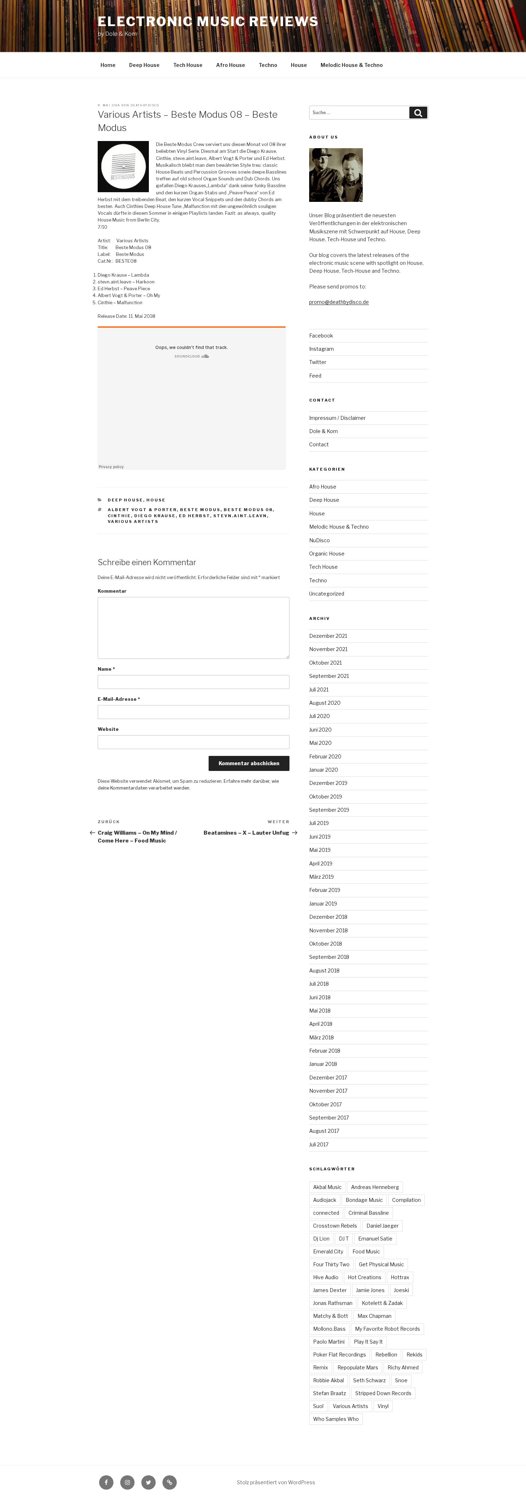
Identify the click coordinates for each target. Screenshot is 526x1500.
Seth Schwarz (369, 1380)
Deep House (144, 65)
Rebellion (386, 1354)
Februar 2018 (324, 1051)
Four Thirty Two (331, 1264)
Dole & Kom (323, 431)
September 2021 (329, 676)
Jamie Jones (370, 1290)
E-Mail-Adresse (119, 699)
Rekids (414, 1354)
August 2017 (324, 1131)
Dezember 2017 (328, 1077)
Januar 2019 (323, 904)
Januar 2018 (323, 1064)
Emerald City (328, 1251)
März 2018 (321, 1037)
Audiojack (324, 1200)
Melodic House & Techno (352, 65)
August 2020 (325, 703)
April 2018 (320, 1024)
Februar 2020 (325, 756)
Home (108, 65)
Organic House (327, 553)
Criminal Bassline (369, 1213)
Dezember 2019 (328, 783)
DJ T (344, 1239)
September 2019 (329, 810)
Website (108, 729)
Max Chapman (374, 1316)
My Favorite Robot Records (387, 1329)
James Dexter (330, 1290)
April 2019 (320, 863)
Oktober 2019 (325, 796)
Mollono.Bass (329, 1329)
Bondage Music (364, 1200)
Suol (318, 1406)
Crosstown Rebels (335, 1226)
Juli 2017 (318, 1144)
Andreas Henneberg (375, 1187)
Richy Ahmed (403, 1367)
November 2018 (328, 930)
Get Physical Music (381, 1264)
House (299, 65)
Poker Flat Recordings (339, 1354)
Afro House (230, 65)
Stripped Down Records (383, 1393)
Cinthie (119, 515)
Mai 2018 (320, 1011)
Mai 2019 (320, 850)
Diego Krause (155, 515)
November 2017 (328, 1091)
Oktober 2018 (325, 944)
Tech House (188, 65)
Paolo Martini (329, 1342)
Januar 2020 (323, 770)
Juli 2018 (319, 984)
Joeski (401, 1290)
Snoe (401, 1380)
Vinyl (383, 1406)
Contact (319, 444)
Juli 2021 (318, 689)
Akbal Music (327, 1187)
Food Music (366, 1251)
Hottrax (400, 1277)
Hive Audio (326, 1277)
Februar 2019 (324, 890)
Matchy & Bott (330, 1316)
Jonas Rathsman (332, 1303)
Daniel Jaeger (382, 1226)
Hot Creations (364, 1277)
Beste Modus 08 (248, 509)
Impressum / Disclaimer (337, 418)
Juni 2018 (320, 997)
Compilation (406, 1200)
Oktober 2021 (325, 663)
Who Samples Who (336, 1419)
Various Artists (133, 521)
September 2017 (329, 1118)
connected (326, 1213)
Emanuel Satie (375, 1239)
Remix (320, 1367)
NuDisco (319, 540)
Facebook (321, 335)
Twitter (317, 362)
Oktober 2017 (325, 1104)
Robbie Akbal (328, 1380)
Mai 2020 (320, 743)
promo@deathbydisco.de (339, 302)
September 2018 (329, 957)
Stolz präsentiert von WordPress (276, 1482)
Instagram (321, 349)
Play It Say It (368, 1342)
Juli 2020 (319, 716)
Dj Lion (321, 1239)
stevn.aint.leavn (240, 515)
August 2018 (324, 970)
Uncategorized (326, 594)
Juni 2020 (320, 730)
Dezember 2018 (328, 917)
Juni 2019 (320, 837)
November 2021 (328, 649)
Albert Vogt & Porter (142, 509)
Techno (268, 65)
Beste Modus (200, 509)
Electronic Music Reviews (208, 21)
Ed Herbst (194, 515)
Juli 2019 (319, 823)
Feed (315, 376)
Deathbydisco (145, 105)
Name (106, 669)
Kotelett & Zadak (382, 1303)
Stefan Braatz (329, 1393)
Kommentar (112, 591)
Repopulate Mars (357, 1367)
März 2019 (321, 877)
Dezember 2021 (328, 636)
